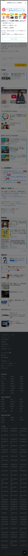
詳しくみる (14, 39)
